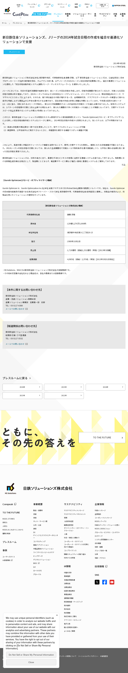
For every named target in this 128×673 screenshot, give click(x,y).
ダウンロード (47, 5)
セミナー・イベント (62, 5)
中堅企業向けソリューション (43, 549)
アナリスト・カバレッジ (72, 620)
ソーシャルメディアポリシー (88, 656)
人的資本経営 (68, 521)
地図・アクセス (100, 558)
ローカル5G (37, 570)
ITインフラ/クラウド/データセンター (45, 536)
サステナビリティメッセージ (74, 510)
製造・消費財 (38, 510)
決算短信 (67, 583)
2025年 (64, 387)
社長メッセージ (100, 510)
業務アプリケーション (41, 545)
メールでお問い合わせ (15, 308)
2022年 (64, 395)
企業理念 (98, 514)
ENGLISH (87, 5)
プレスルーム (58, 14)
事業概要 (38, 504)
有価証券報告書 (69, 580)
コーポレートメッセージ (103, 517)
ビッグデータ (38, 556)
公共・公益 (37, 525)
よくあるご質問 (69, 631)
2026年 (22, 387)
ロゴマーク (99, 536)
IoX (34, 567)
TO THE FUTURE (102, 437)
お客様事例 (6, 560)
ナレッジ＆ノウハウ (32, 5)
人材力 (4, 526)
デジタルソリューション (41, 559)
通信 (34, 528)
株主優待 (67, 605)
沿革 (96, 554)
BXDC (35, 563)
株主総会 (67, 609)
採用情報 (76, 5)
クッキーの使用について (67, 656)
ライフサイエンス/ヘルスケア (43, 552)
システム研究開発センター (104, 539)
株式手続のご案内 (70, 616)
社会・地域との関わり (72, 537)
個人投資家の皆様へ (71, 627)
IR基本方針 (68, 572)
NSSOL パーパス (100, 521)
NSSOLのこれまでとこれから (12, 529)
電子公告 (67, 623)
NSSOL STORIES (8, 519)
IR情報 (67, 566)
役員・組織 (99, 547)
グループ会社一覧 (101, 550)
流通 (34, 514)
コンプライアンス (70, 550)
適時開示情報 (68, 598)
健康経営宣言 (68, 525)
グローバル (37, 574)
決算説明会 (68, 587)
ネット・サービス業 (40, 521)
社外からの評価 (69, 558)
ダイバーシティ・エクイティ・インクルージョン (76, 529)
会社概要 (98, 543)
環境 (65, 517)
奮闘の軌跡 (6, 533)
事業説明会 (68, 594)
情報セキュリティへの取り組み (75, 554)
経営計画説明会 (69, 591)
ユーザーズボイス (8, 556)
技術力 (4, 522)
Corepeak (7, 504)
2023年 (22, 395)
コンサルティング (39, 541)
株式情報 (67, 613)
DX (34, 532)
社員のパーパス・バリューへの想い (107, 525)
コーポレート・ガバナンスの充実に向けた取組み (76, 545)
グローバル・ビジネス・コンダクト (107, 532)
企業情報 (99, 504)
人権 (65, 534)
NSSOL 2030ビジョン (102, 528)
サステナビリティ (73, 504)
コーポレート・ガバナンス (73, 541)
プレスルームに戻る (15, 378)
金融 (34, 517)
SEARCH (18, 6)
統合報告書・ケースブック (73, 602)
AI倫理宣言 (104, 656)
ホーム (4, 23)
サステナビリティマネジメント (75, 514)
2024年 (105, 387)
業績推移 (67, 576)
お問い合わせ (103, 5)
